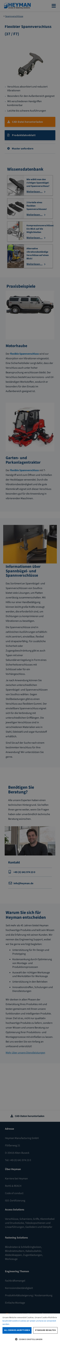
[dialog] (30, 1329)
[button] (30, 1339)
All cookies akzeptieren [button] (17, 1330)
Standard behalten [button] (45, 1330)
